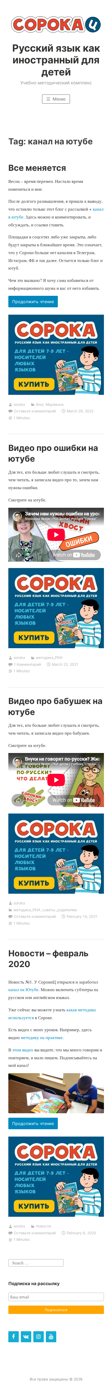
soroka (19, 404)
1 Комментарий (27, 664)
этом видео (22, 1050)
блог (39, 404)
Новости (43, 1226)
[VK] (26, 1336)
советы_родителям (59, 910)
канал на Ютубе (23, 989)
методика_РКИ (49, 657)
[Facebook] (13, 1336)
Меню (59, 99)
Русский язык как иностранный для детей (56, 60)
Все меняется (37, 168)
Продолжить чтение (35, 303)
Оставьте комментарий (35, 411)
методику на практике (42, 1037)
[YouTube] (51, 1336)
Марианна (55, 404)
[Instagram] (38, 1336)
